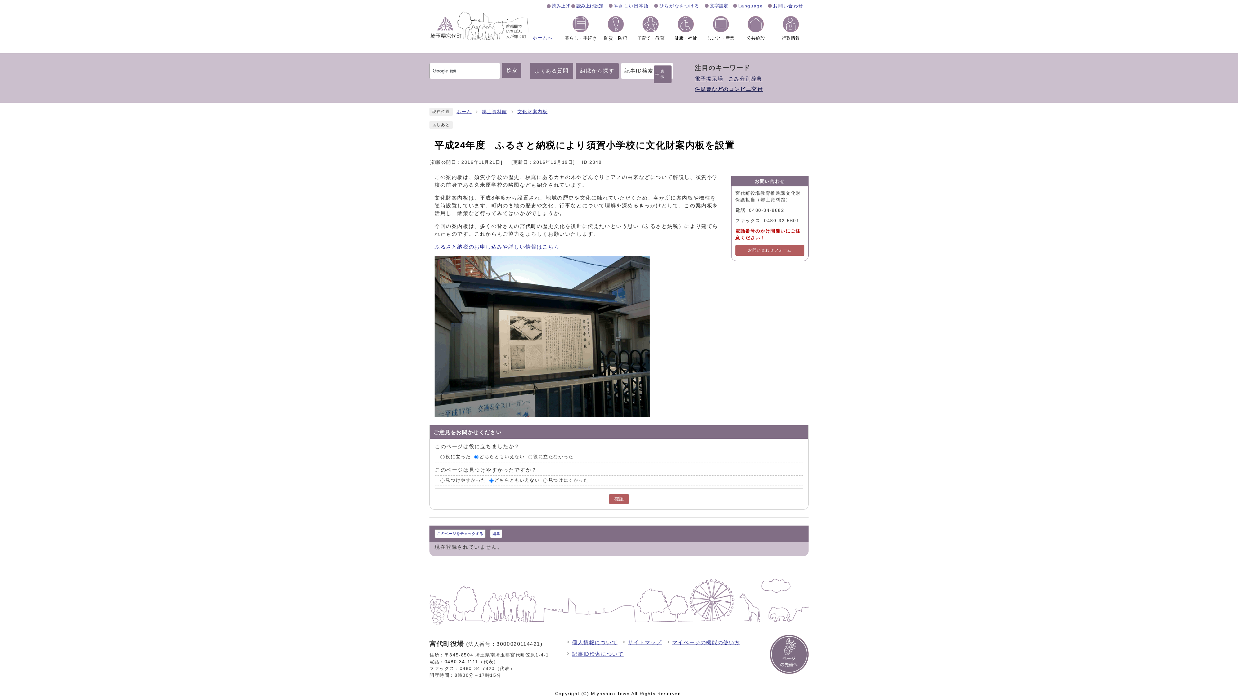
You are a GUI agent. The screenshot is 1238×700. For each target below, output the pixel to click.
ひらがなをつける (679, 5)
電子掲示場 (709, 79)
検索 (511, 70)
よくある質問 (552, 71)
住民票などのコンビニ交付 (729, 89)
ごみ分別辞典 (745, 79)
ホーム (464, 111)
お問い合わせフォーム (770, 250)
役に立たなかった (553, 457)
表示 (662, 74)
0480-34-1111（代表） (472, 661)
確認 (619, 499)
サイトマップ (645, 642)
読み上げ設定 (590, 5)
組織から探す (597, 71)
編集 (496, 533)
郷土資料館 (494, 111)
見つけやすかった (466, 480)
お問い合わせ (788, 5)
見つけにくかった (568, 480)
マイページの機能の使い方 (706, 642)
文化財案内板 (532, 111)
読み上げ (561, 5)
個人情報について (594, 642)
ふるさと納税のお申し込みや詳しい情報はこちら (497, 247)
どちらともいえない (502, 457)
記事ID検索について (598, 654)
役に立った (458, 457)
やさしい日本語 (631, 5)
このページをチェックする (460, 533)
